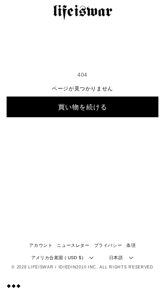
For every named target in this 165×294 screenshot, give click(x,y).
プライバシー (108, 245)
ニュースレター (73, 245)
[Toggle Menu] (14, 286)
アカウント (40, 245)
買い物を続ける (82, 107)
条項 (131, 245)
